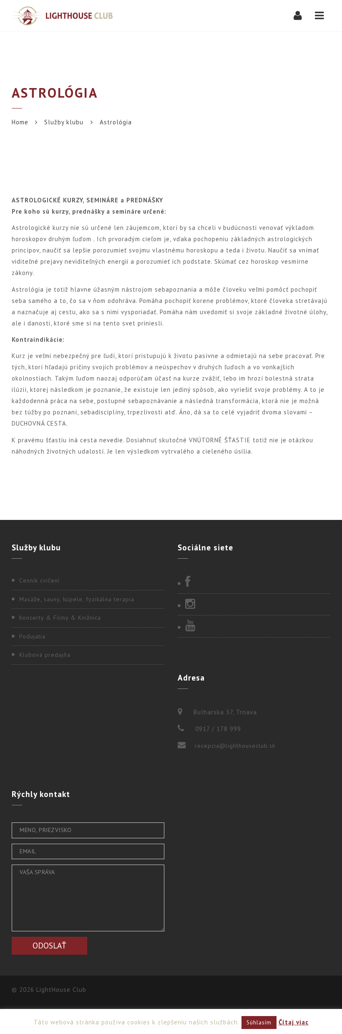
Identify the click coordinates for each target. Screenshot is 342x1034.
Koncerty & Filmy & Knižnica (60, 617)
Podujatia (32, 636)
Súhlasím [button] (259, 1022)
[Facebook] (254, 582)
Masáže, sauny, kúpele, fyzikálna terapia (76, 599)
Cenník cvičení (39, 580)
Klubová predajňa (44, 654)
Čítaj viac (294, 1022)
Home (20, 122)
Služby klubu (63, 122)
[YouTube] (254, 626)
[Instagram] (254, 604)
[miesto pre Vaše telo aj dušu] (62, 15)
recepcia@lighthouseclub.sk (235, 745)
